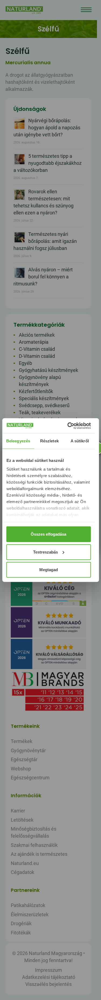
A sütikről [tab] (80, 441)
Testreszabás (45, 551)
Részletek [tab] (49, 441)
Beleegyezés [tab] (18, 441)
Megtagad (48, 569)
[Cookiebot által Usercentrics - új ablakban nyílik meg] (68, 425)
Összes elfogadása (48, 534)
